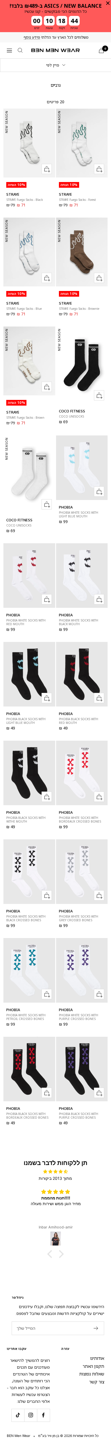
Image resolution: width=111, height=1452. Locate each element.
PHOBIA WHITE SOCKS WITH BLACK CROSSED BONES (26, 918)
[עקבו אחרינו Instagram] (30, 1415)
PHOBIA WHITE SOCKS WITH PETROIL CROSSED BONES (26, 1017)
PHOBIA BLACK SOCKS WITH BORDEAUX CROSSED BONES (27, 1116)
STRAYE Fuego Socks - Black (24, 200)
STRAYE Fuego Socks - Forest (77, 200)
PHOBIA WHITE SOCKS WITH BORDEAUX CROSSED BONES (80, 819)
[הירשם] (96, 1328)
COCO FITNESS (72, 411)
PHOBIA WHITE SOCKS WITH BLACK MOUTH (78, 622)
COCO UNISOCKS (71, 416)
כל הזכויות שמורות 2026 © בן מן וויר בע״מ (68, 1436)
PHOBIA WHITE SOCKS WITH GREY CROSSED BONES (78, 918)
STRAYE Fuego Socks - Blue (24, 309)
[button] (51, 1254)
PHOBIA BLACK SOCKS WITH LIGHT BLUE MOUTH (26, 721)
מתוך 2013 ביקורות (55, 1178)
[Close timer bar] (108, 3)
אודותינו (97, 1358)
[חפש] (20, 50)
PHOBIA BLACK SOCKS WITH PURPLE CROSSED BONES (78, 1116)
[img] (55, 1171)
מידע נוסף (32, 37)
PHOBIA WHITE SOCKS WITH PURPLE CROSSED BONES (78, 1017)
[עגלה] (101, 50)
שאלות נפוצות (91, 1374)
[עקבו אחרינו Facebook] (43, 1415)
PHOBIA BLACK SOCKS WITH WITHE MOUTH (26, 819)
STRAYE (12, 194)
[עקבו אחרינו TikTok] (17, 1415)
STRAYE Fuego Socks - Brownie (79, 309)
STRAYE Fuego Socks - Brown (25, 418)
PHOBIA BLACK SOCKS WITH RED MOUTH (78, 721)
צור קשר (96, 1382)
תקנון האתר (93, 1366)
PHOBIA (66, 507)
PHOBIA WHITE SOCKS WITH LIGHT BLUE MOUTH (78, 514)
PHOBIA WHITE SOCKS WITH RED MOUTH (26, 622)
